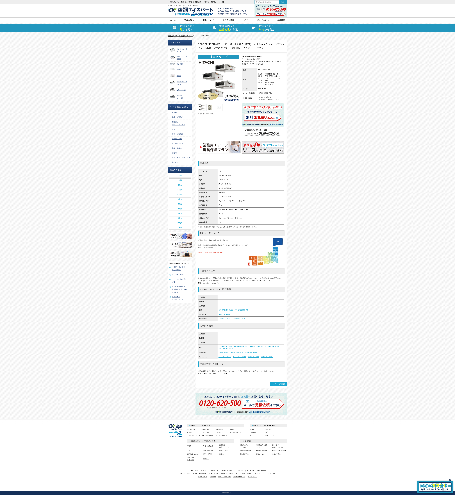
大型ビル (175, 162)
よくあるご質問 (177, 274)
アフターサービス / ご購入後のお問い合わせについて (180, 289)
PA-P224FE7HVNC (239, 318)
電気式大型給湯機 (207, 435)
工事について (193, 470)
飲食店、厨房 (177, 139)
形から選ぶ (177, 42)
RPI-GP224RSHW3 (225, 346)
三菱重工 (253, 429)
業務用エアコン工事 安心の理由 (181, 2)
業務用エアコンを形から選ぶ (201, 426)
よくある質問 (271, 474)
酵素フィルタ (260, 454)
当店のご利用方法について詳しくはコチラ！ (213, 374)
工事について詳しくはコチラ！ (208, 283)
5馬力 (180, 209)
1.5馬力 (179, 175)
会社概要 (221, 2)
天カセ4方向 (191, 429)
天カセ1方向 (205, 432)
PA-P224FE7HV (253, 357)
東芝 (251, 435)
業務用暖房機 (244, 454)
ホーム (173, 20)
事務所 (174, 112)
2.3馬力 (179, 190)
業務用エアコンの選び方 (209, 470)
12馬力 (179, 228)
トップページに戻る (278, 384)
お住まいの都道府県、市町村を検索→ (211, 252)
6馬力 (180, 213)
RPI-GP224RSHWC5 (225, 310)
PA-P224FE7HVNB (239, 357)
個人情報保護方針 (239, 477)
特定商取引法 (202, 477)
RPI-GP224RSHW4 (272, 346)
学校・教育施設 (177, 117)
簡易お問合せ (435, 487)
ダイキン (268, 429)
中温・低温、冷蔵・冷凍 (181, 158)
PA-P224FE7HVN (267, 357)
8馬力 (180, 218)
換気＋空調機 (276, 454)
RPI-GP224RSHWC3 (241, 346)
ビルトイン (219, 432)
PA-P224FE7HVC (224, 318)
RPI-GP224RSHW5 (241, 310)
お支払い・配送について (255, 474)
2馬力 (180, 185)
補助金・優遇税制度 (199, 474)
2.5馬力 (179, 194)
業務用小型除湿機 (261, 451)
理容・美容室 (177, 148)
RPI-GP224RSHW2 (256, 346)
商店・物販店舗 (177, 134)
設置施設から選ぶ (180, 107)
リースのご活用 (184, 474)
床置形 (189, 432)
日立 (266, 432)
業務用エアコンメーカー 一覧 (264, 426)
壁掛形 (232, 429)
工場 (173, 129)
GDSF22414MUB (224, 314)
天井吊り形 (219, 429)
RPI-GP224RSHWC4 (225, 349)
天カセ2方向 (205, 429)
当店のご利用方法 (209, 2)
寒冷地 (174, 153)
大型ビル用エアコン (193, 435)
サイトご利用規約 (224, 477)
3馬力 (180, 199)
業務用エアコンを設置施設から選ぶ (203, 441)
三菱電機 (253, 432)
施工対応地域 (240, 474)
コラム (246, 20)
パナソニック (269, 435)
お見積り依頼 (213, 474)
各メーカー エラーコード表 (256, 470)
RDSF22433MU (223, 352)
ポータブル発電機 (221, 435)
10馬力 (179, 223)
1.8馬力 (179, 180)
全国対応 (198, 2)
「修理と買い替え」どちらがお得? (232, 470)
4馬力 (180, 204)
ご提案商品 (247, 441)
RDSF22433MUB (237, 352)
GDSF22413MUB (251, 352)
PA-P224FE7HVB (224, 357)
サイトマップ (252, 477)
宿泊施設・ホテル (178, 143)
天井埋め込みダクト (236, 432)
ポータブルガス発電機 (279, 451)
